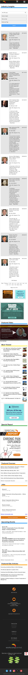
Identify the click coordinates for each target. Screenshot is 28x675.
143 (20, 283)
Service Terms (14, 624)
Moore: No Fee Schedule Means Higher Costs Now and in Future (14, 180)
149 (15, 284)
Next (18, 284)
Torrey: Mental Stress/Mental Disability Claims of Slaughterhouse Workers (14, 74)
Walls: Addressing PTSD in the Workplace (14, 128)
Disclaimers (14, 627)
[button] (14, 332)
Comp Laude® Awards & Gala (14, 640)
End (21, 284)
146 (7, 284)
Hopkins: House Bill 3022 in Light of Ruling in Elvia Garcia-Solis (14, 34)
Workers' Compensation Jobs (7, 514)
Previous (6, 283)
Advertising (14, 634)
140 (12, 283)
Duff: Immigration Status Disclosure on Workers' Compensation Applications (14, 102)
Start (2, 283)
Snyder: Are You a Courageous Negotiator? (14, 53)
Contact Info (14, 632)
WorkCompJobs (14, 639)
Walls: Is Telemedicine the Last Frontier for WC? (14, 259)
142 (18, 283)
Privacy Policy (14, 626)
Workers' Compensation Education (8, 480)
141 (15, 283)
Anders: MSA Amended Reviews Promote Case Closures (14, 210)
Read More (15, 48)
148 (12, 284)
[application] (14, 333)
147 (10, 284)
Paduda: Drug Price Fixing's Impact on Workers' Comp (13, 236)
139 (10, 283)
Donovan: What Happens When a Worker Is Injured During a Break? (14, 158)
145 (26, 283)
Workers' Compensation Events (7, 560)
